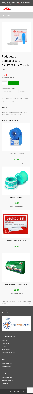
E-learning (4, 346)
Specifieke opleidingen (8, 380)
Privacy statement (6, 311)
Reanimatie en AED (7, 377)
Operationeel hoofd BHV (8, 352)
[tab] (5, 107)
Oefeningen (5, 383)
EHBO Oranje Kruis (7, 363)
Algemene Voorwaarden (8, 313)
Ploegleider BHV (6, 349)
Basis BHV (4, 340)
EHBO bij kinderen (6, 366)
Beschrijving (5, 107)
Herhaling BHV (5, 343)
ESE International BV (23, 4)
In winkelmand (13, 83)
